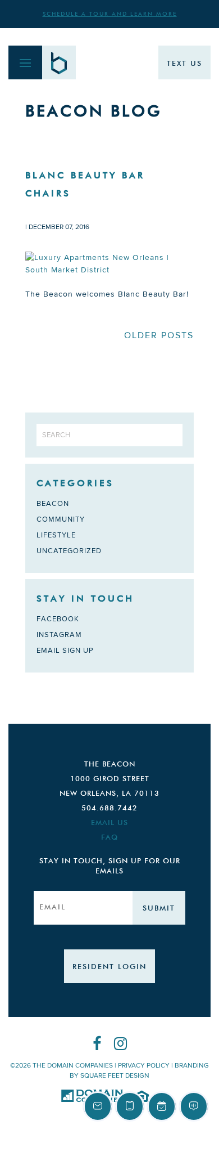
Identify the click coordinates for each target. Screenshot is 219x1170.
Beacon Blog (93, 112)
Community (60, 519)
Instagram (59, 634)
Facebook (57, 619)
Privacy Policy (144, 1065)
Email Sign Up (65, 650)
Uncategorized (69, 550)
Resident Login (109, 967)
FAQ (109, 837)
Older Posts (159, 335)
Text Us (184, 64)
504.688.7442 (109, 808)
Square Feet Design (114, 1076)
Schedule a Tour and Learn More (110, 14)
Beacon (52, 503)
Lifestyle (56, 535)
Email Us (109, 823)
